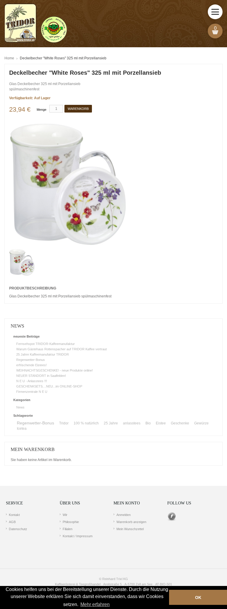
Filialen (67, 529)
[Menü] (215, 11)
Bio (148, 423)
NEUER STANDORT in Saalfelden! (41, 375)
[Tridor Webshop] (36, 23)
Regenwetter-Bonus (30, 360)
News (20, 407)
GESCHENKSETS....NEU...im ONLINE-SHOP (49, 386)
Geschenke (180, 423)
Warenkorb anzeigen (131, 522)
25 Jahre (111, 423)
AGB (12, 522)
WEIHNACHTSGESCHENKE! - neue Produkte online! (54, 370)
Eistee (161, 423)
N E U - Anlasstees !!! (31, 381)
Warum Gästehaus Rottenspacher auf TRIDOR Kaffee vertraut (61, 349)
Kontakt (14, 515)
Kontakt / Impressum (78, 536)
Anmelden (123, 515)
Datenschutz (18, 529)
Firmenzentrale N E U (31, 391)
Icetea (22, 428)
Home (9, 58)
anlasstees (131, 423)
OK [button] (198, 597)
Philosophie (71, 522)
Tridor (64, 423)
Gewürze (201, 423)
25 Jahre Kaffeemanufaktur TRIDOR (42, 354)
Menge (41, 109)
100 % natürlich (86, 423)
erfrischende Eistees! (31, 365)
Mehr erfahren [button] (95, 604)
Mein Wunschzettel (130, 529)
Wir (65, 515)
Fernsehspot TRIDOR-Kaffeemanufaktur (45, 344)
